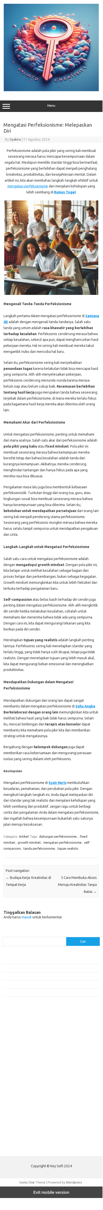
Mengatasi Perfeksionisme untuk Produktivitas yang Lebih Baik (47, 976)
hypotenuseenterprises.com (26, 1051)
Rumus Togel (65, 192)
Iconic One (27, 1182)
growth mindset (29, 842)
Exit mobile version (51, 1192)
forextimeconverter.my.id (24, 1089)
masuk (27, 917)
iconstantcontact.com (21, 1055)
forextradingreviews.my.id (25, 1079)
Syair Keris (57, 783)
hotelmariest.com (18, 1046)
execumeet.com (17, 1022)
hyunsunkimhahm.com (21, 1113)
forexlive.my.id (16, 1075)
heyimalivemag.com (19, 1108)
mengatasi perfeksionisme (27, 186)
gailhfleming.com (17, 1103)
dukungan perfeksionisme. (58, 836)
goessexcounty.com (20, 1036)
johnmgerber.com (18, 1137)
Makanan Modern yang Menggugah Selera (32, 984)
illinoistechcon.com (19, 1123)
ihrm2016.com (15, 1118)
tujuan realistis (67, 848)
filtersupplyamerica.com (23, 1031)
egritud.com (14, 1094)
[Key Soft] (51, 90)
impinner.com (15, 1060)
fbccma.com (14, 1027)
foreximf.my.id (15, 1070)
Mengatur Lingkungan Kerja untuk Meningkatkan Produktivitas (46, 992)
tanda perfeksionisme (39, 848)
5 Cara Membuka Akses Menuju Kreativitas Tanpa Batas (77, 885)
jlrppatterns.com (17, 1132)
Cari (5, 934)
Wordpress (74, 1182)
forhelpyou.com (16, 1099)
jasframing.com (16, 1065)
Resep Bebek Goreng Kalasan (23, 960)
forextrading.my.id (19, 1084)
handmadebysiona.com (22, 1041)
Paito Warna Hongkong (19, 1149)
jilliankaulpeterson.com (22, 1127)
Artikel (24, 836)
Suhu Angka (85, 706)
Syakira (15, 139)
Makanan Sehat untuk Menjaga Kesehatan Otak (36, 968)
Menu (51, 105)
